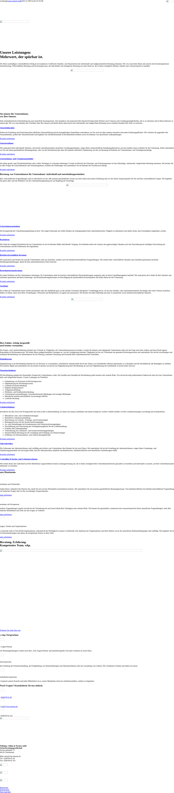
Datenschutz (4, 790)
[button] (7, 128)
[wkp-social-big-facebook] (4, 765)
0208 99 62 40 (6, 697)
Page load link (5, 792)
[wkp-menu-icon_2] (170, 2)
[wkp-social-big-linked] (4, 773)
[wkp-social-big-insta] (4, 781)
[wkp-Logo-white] (14, 22)
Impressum (4, 788)
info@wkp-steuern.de (9, 707)
